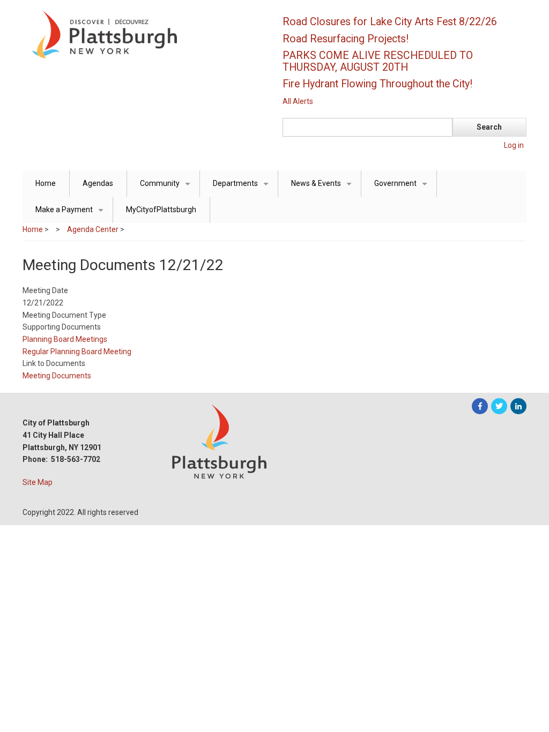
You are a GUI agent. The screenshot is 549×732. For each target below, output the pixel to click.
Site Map (38, 482)
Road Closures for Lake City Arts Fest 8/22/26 (390, 22)
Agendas (98, 183)
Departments (242, 188)
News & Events (323, 188)
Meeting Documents (57, 375)
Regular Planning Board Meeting (77, 351)
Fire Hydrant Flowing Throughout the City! (377, 84)
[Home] (143, 33)
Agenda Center (92, 229)
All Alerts (298, 101)
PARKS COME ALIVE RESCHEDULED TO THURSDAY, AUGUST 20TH (378, 61)
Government (402, 188)
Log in (514, 145)
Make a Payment (71, 214)
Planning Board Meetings (65, 339)
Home (45, 183)
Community (167, 188)
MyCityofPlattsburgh (161, 209)
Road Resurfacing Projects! (346, 39)
